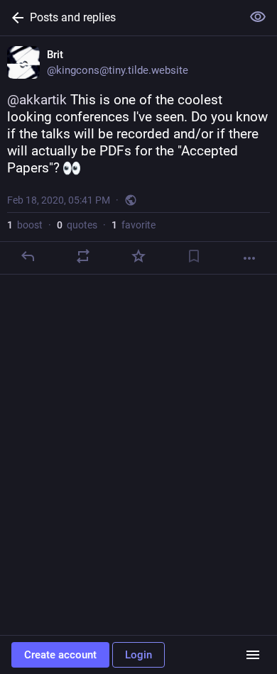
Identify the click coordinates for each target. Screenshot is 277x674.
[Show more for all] (258, 17)
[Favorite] (138, 256)
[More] (249, 258)
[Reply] (27, 256)
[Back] (15, 17)
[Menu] (253, 655)
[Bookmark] (193, 256)
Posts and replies (73, 17)
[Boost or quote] (83, 256)
